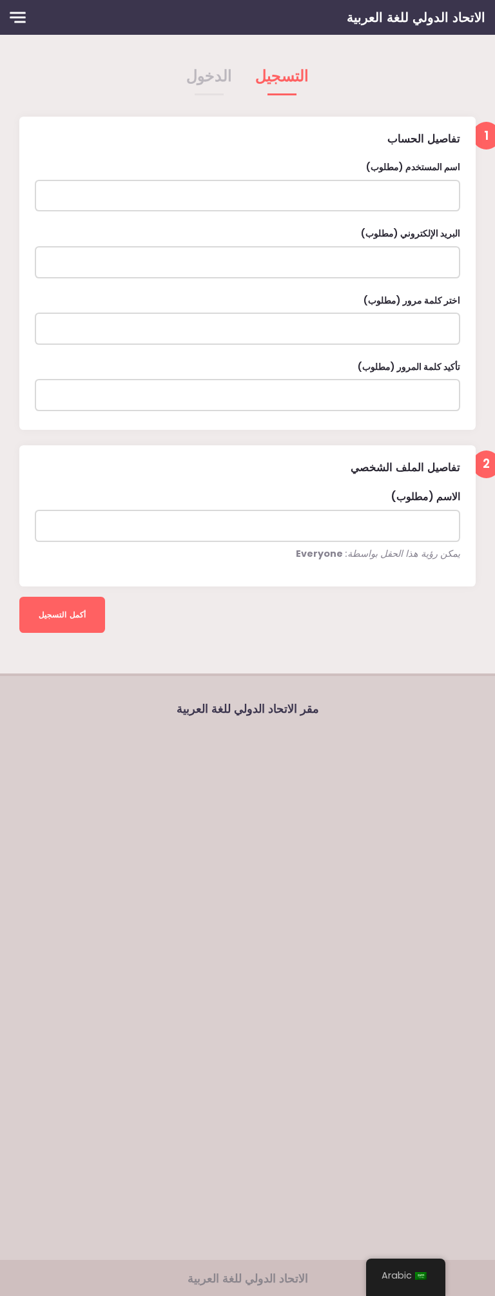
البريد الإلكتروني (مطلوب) (410, 233)
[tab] (282, 80)
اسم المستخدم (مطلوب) (412, 166)
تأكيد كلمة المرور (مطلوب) (408, 366)
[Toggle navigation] (18, 18)
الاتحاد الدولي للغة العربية (416, 17)
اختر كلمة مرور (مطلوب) (411, 300)
